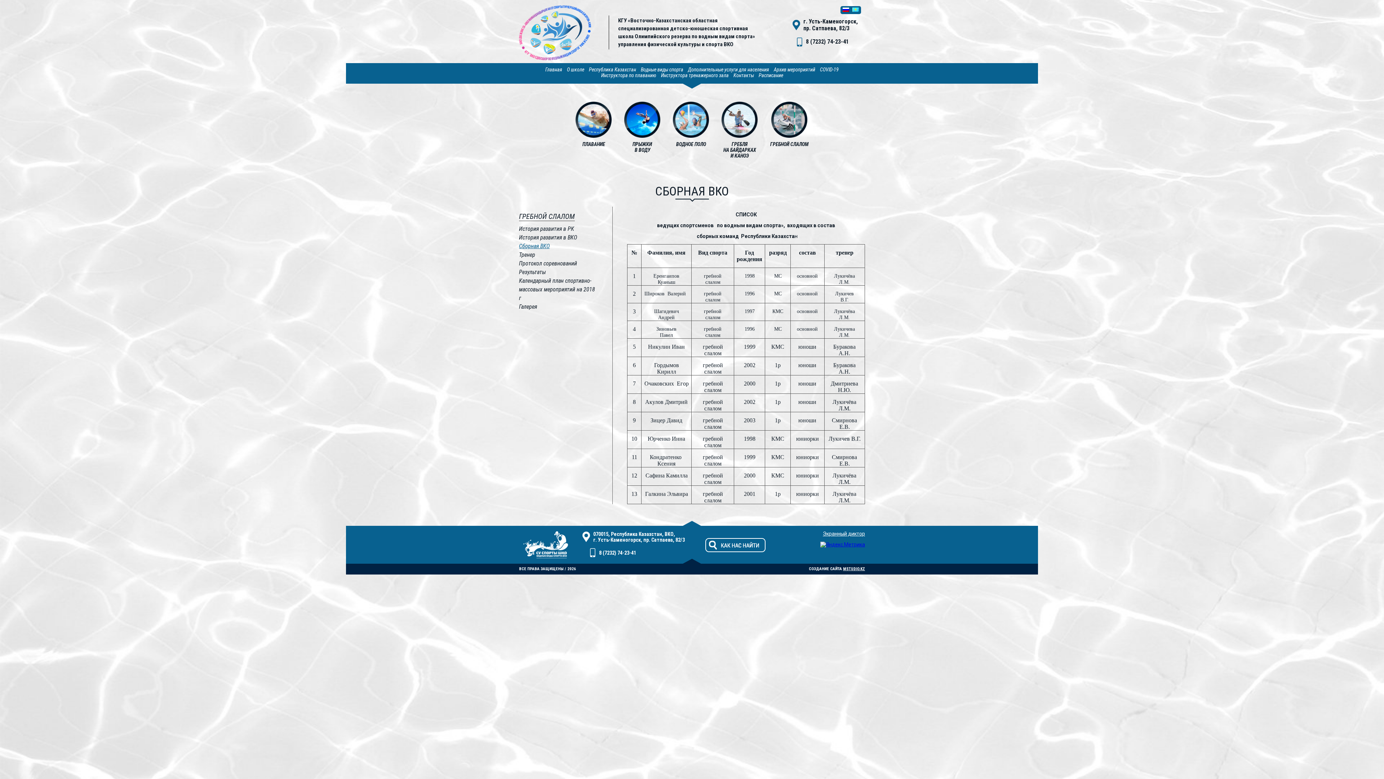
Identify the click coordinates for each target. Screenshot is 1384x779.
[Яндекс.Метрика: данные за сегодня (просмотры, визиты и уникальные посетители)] (842, 544)
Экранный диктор (844, 534)
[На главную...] (555, 58)
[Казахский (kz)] (855, 10)
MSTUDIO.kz (854, 569)
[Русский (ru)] (846, 10)
